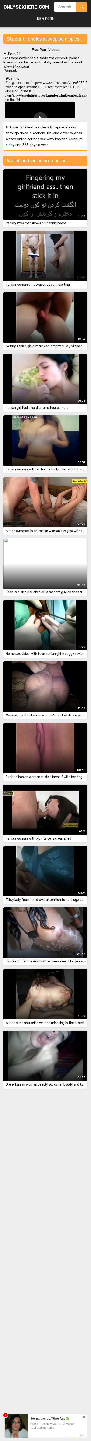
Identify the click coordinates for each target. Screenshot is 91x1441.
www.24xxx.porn (17, 66)
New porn (45, 19)
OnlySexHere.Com (26, 7)
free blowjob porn (66, 62)
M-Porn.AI (12, 54)
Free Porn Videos (45, 50)
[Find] (82, 7)
